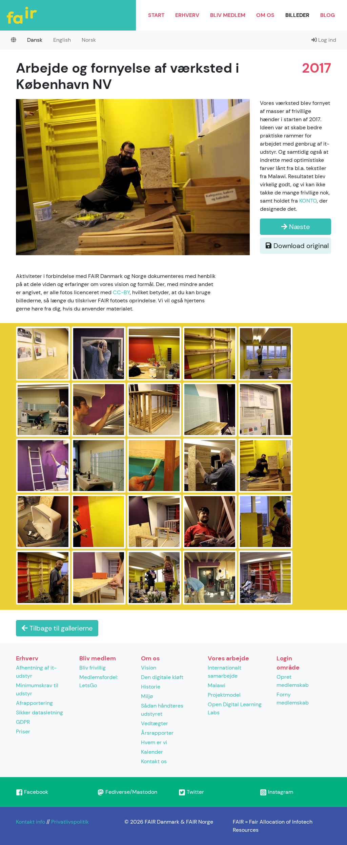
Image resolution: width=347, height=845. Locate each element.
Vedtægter (154, 723)
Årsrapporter (157, 732)
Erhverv (187, 15)
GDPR (23, 722)
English (62, 39)
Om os (265, 15)
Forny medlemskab (293, 698)
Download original (300, 245)
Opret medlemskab (293, 681)
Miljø (147, 696)
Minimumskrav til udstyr (37, 689)
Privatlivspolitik (70, 821)
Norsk (89, 39)
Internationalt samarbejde (224, 671)
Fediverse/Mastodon (130, 791)
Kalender (152, 751)
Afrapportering (34, 703)
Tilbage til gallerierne (60, 628)
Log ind (326, 39)
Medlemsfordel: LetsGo (98, 681)
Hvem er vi (154, 742)
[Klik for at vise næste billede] (133, 176)
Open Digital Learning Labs (235, 708)
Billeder (297, 15)
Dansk (34, 39)
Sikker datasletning (39, 712)
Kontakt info (30, 821)
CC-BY (121, 292)
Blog (327, 15)
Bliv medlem (227, 15)
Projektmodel (224, 694)
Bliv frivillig (92, 667)
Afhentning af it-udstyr (36, 671)
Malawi (216, 685)
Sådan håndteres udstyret (162, 709)
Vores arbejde (228, 658)
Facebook (35, 791)
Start (156, 15)
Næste (298, 226)
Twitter (194, 791)
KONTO (308, 200)
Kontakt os (154, 761)
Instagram (280, 791)
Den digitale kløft (162, 677)
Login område (288, 663)
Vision (148, 667)
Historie (150, 686)
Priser (23, 731)
